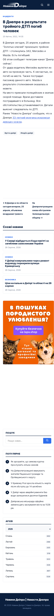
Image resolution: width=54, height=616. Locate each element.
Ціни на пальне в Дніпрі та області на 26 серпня (28, 284)
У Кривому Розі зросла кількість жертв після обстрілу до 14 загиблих (31, 485)
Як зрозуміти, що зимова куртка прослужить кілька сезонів (27, 463)
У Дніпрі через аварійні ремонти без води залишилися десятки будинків (29, 494)
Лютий (28, 541)
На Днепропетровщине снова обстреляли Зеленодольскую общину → (42, 210)
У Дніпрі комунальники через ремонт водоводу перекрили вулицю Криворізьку (27, 263)
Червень (28, 565)
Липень (28, 570)
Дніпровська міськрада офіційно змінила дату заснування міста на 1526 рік (30, 504)
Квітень (28, 553)
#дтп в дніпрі (10, 133)
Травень (28, 559)
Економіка (10, 280)
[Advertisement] (27, 166)
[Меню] (48, 5)
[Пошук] (42, 5)
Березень (28, 547)
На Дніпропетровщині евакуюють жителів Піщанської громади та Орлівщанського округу (28, 474)
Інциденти (8, 16)
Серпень (28, 576)
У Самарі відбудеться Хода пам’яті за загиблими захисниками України (27, 242)
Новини (9, 237)
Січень (28, 536)
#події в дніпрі (27, 133)
